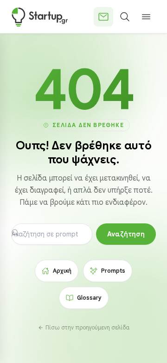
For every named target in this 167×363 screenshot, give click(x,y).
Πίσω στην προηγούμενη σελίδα (87, 327)
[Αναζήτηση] (125, 17)
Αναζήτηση (126, 234)
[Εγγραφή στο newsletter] (103, 17)
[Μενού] (146, 17)
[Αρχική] (39, 17)
